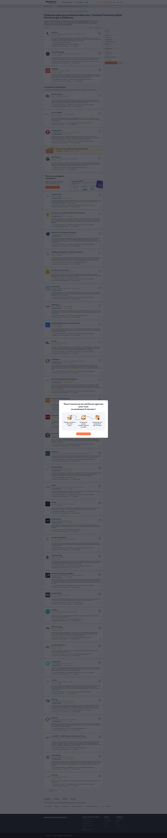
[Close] (106, 401)
